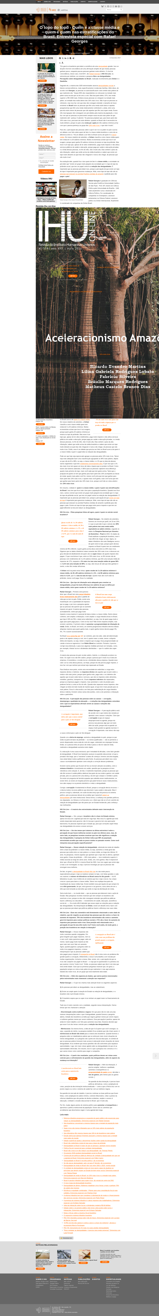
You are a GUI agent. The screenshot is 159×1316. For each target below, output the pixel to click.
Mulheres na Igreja (111, 1296)
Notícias (65, 1)
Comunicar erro (66, 1238)
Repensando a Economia (56, 1287)
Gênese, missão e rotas (42, 1281)
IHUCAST (66, 1289)
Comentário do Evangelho (113, 1281)
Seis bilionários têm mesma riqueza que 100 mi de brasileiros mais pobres (89, 1133)
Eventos (83, 1)
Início (39, 1)
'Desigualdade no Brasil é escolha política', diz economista (84, 1161)
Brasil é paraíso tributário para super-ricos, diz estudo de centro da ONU (89, 1180)
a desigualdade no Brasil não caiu (83, 871)
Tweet (73, 276)
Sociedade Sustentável (56, 1289)
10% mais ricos (94, 125)
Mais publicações (82, 1281)
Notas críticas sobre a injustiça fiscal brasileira (80, 1213)
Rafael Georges (94, 74)
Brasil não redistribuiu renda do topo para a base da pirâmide (85, 1143)
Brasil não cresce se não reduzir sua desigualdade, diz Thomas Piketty (88, 1151)
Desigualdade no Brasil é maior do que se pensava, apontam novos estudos (90, 1146)
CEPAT (38, 1287)
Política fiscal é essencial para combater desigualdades (83, 1148)
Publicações (74, 1)
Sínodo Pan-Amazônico (112, 1295)
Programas (56, 1)
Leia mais (40, 424)
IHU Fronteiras (54, 1285)
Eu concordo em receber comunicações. (47, 161)
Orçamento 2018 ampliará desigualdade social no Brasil (83, 1153)
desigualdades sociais (106, 85)
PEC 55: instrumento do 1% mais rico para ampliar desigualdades (86, 1228)
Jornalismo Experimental (70, 1287)
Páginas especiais (69, 1285)
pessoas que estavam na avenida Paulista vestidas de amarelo (81, 174)
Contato (102, 1)
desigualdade (102, 66)
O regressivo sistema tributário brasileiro (78, 1215)
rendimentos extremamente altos (91, 464)
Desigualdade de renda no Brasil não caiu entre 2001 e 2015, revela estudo (89, 1165)
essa (75, 636)
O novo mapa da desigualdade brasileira (77, 1183)
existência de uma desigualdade (108, 267)
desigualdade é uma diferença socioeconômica (86, 291)
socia (109, 1072)
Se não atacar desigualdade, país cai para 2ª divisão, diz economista (87, 1163)
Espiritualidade (92, 1)
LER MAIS (42, 80)
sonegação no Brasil (88, 954)
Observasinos (53, 1281)
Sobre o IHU (47, 1)
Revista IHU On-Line (83, 1283)
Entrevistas (67, 1283)
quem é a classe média (82, 419)
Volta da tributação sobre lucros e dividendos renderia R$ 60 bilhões (87, 1205)
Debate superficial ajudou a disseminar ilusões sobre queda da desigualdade (90, 1141)
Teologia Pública (54, 1283)
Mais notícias (67, 1281)
